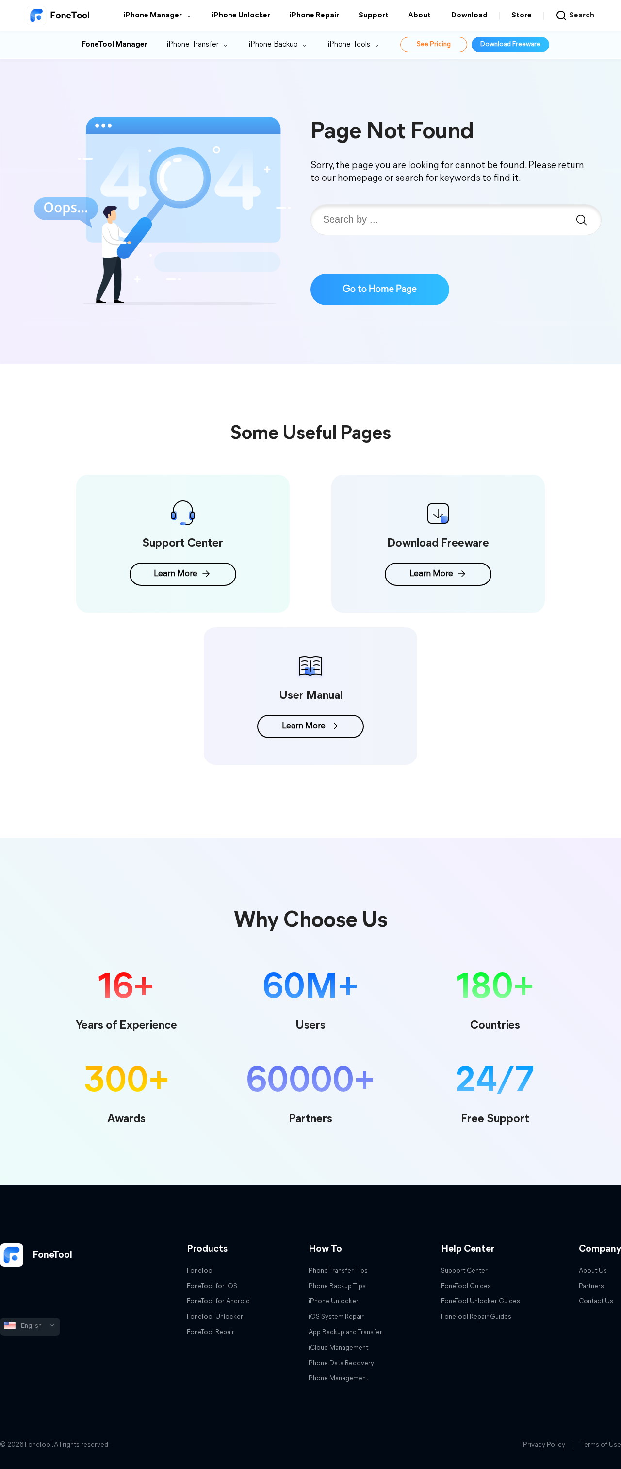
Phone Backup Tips (337, 1286)
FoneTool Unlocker (215, 1317)
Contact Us (596, 1301)
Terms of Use (601, 1445)
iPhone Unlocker (241, 15)
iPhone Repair (314, 15)
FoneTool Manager (114, 44)
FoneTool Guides (466, 1286)
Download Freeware (510, 44)
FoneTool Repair (210, 1332)
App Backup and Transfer (345, 1332)
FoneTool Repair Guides (476, 1317)
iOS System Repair (336, 1317)
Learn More (175, 574)
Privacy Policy (544, 1445)
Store (521, 15)
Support (374, 15)
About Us (593, 1271)
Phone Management (338, 1378)
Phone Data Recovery (341, 1363)
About (419, 15)
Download (469, 15)
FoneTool (51, 1255)
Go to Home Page (380, 289)
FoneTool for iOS (212, 1286)
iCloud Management (338, 1348)
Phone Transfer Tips (338, 1271)
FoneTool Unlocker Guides (480, 1301)
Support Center (464, 1271)
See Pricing (434, 44)
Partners (591, 1286)
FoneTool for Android (218, 1301)
